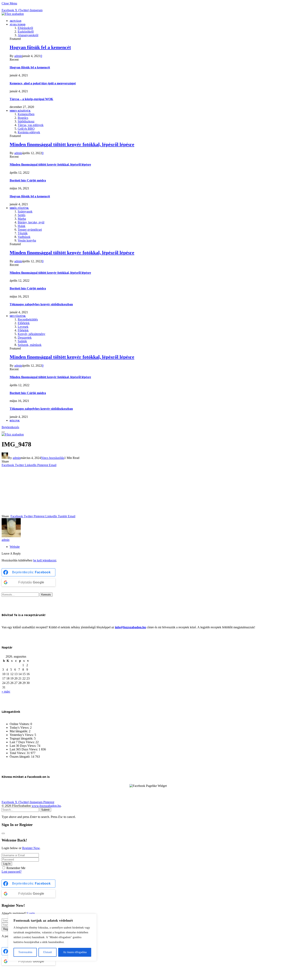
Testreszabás (25, 952)
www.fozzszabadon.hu (46, 805)
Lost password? (12, 871)
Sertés (21, 215)
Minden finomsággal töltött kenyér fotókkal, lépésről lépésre (72, 144)
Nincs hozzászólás (52, 458)
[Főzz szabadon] (13, 14)
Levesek (23, 326)
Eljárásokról (25, 28)
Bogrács (23, 117)
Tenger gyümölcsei (30, 229)
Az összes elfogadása (75, 952)
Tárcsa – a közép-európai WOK (31, 99)
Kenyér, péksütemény (31, 334)
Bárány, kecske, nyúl (31, 222)
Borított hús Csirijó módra (28, 180)
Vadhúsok (24, 237)
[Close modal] (3, 833)
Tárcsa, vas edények (30, 125)
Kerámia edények (29, 132)
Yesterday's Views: (22, 735)
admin (18, 56)
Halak (21, 226)
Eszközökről (26, 31)
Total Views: (18, 753)
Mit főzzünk (18, 316)
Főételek (23, 330)
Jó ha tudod (17, 24)
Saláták (22, 341)
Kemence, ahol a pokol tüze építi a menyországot (43, 83)
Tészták (23, 233)
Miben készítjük (20, 111)
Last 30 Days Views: (23, 745)
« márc (6, 691)
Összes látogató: (20, 756)
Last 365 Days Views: (24, 749)
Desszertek (25, 337)
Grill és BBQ (26, 128)
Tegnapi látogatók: (22, 738)
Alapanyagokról (28, 35)
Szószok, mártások (29, 345)
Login (31, 913)
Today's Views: (20, 727)
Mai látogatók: (19, 731)
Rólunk (15, 420)
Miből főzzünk (19, 208)
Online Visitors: (20, 724)
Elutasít (47, 952)
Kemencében (26, 114)
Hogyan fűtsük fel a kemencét (40, 47)
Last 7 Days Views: (22, 742)
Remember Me (15, 868)
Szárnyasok (25, 211)
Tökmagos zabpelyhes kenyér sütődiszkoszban (41, 304)
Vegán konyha (27, 240)
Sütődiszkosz (26, 121)
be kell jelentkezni (44, 560)
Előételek (24, 323)
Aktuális (15, 21)
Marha (22, 218)
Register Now (31, 848)
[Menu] (3, 432)
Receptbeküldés (28, 319)
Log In (6, 863)
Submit (45, 809)
